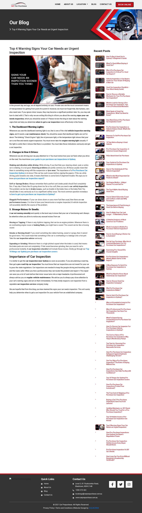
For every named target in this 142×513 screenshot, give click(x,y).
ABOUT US (68, 4)
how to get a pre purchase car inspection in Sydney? (33, 194)
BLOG (93, 4)
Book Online (124, 4)
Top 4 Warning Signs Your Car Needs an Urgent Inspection (40, 29)
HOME (57, 4)
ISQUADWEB (94, 508)
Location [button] (81, 4)
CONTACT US (106, 4)
